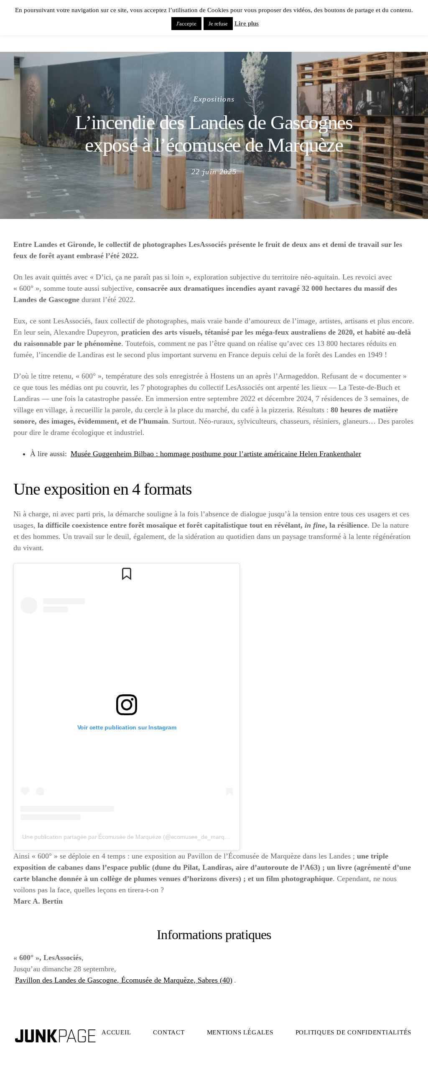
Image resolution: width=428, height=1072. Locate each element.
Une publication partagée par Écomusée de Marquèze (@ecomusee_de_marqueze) (130, 836)
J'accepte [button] (186, 23)
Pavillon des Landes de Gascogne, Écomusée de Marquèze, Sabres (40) (123, 980)
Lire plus (246, 23)
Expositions (214, 99)
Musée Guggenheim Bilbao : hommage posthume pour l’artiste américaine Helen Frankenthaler (216, 454)
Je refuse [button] (218, 23)
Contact (168, 1032)
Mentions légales (240, 1032)
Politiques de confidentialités (354, 1032)
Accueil (116, 1032)
